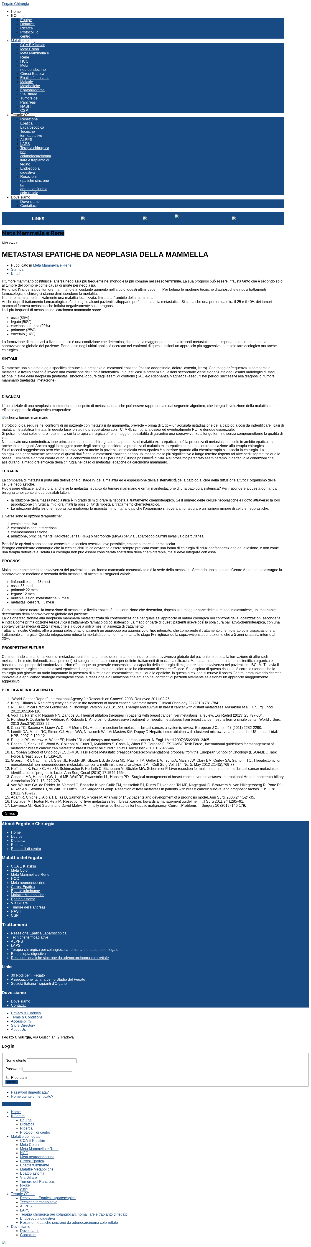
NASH (25, 106)
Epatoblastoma (32, 90)
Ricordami (19, 1077)
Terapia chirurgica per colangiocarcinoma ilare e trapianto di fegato (35, 156)
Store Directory (23, 1025)
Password (13, 1069)
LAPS (25, 144)
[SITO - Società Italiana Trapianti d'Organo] (202, 220)
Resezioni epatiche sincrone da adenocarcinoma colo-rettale (60, 958)
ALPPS (26, 140)
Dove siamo (20, 197)
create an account (16, 1104)
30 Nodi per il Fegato (28, 975)
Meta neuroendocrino (33, 67)
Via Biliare (28, 94)
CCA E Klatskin (32, 45)
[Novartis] (257, 218)
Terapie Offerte (23, 115)
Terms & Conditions (27, 1017)
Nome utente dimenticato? (32, 1096)
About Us (18, 1029)
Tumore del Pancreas (29, 100)
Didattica (27, 24)
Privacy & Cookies (26, 1013)
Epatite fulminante (34, 78)
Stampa (17, 269)
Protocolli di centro (29, 34)
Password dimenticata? (30, 1092)
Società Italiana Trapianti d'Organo (39, 983)
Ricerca (26, 28)
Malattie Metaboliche (30, 84)
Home (16, 11)
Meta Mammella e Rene (52, 265)
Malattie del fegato (26, 41)
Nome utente (15, 1060)
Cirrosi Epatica (32, 74)
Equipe (26, 20)
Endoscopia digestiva (30, 170)
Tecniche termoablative (31, 133)
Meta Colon (29, 49)
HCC (24, 61)
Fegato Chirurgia (15, 4)
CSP (24, 110)
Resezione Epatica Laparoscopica (32, 123)
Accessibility (21, 1021)
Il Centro (18, 16)
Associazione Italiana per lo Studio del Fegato (48, 979)
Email (15, 273)
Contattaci (28, 206)
